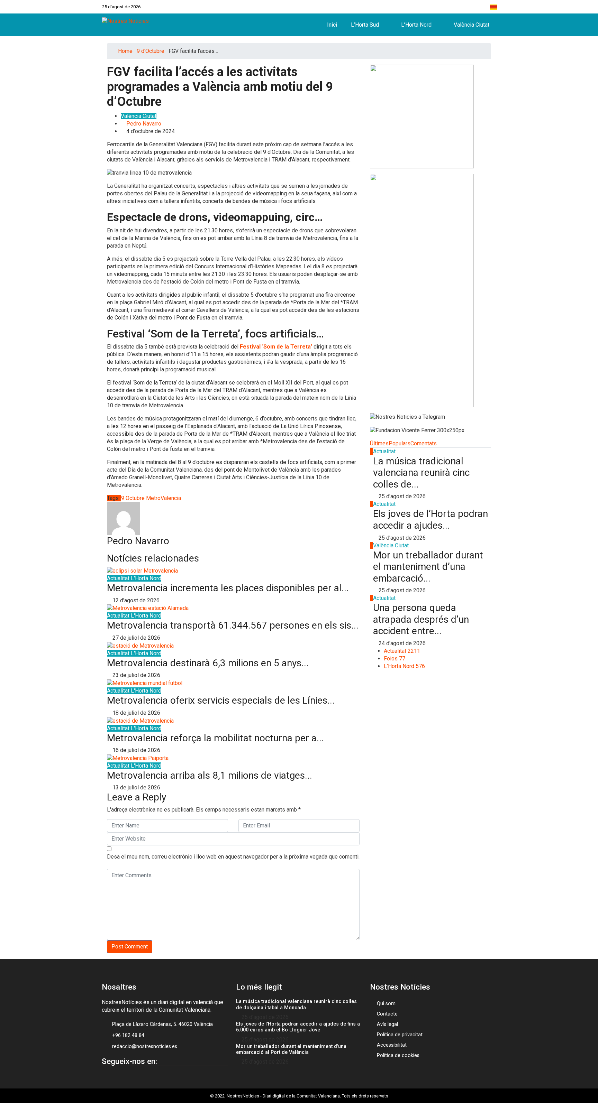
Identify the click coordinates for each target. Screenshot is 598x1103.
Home (125, 51)
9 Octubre (133, 498)
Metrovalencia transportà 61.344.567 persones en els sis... (233, 625)
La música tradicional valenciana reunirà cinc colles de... (421, 472)
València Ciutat (471, 24)
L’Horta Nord (416, 24)
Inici (332, 24)
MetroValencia (163, 498)
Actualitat (119, 578)
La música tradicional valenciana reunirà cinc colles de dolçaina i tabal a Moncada (296, 1004)
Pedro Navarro (143, 123)
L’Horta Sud (365, 24)
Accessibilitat (392, 1045)
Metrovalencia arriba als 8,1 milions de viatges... (209, 775)
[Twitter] (125, 1077)
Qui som (386, 1004)
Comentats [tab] (423, 443)
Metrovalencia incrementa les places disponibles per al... (228, 588)
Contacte (387, 1014)
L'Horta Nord (146, 578)
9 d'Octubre (150, 51)
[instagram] (452, 7)
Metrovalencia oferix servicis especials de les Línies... (221, 700)
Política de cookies (398, 1055)
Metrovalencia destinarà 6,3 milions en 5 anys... (208, 663)
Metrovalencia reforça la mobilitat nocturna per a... (215, 738)
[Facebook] (423, 7)
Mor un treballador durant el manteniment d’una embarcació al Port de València (291, 1049)
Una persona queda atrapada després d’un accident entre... (421, 619)
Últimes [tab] (379, 443)
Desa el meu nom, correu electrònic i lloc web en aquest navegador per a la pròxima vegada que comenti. (233, 856)
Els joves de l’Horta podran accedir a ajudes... (430, 519)
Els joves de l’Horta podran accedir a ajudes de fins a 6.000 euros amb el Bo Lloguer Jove (298, 1027)
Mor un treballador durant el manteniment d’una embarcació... (428, 566)
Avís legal (387, 1024)
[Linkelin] (143, 1077)
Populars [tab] (399, 443)
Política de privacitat (400, 1035)
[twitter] (438, 7)
